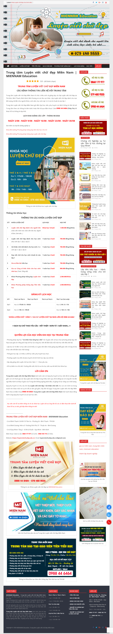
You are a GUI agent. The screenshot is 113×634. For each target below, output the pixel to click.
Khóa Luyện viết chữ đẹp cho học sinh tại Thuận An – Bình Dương (98, 166)
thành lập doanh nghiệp (88, 454)
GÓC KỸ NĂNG (85, 138)
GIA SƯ (35, 317)
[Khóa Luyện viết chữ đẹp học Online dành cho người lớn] (85, 281)
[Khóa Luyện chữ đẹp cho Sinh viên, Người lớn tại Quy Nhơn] (85, 312)
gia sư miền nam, (86, 446)
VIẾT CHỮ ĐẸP (46, 86)
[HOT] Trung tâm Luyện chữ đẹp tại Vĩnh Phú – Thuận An (98, 334)
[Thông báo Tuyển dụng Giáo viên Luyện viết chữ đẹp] (85, 203)
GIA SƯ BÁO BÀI (47, 66)
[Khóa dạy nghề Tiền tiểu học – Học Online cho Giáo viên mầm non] (85, 301)
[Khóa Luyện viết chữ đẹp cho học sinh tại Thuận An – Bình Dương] (85, 163)
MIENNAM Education (55, 487)
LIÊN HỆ (98, 66)
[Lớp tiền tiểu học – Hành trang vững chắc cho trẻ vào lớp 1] (93, 250)
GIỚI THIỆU (14, 66)
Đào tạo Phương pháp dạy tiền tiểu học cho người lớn (98, 235)
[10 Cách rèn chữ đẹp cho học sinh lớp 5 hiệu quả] (85, 213)
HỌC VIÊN (89, 66)
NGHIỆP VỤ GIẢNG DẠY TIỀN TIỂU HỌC (76, 608)
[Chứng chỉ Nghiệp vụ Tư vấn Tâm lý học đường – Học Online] (85, 153)
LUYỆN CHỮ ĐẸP (25, 66)
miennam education (91, 449)
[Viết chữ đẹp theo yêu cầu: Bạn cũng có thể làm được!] (85, 223)
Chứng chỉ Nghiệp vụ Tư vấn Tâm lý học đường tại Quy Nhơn (93, 143)
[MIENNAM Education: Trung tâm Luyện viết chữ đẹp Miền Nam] (8, 66)
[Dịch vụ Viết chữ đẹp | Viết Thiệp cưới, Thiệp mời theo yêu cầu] (85, 291)
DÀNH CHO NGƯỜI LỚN (77, 604)
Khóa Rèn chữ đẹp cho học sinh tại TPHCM (98, 195)
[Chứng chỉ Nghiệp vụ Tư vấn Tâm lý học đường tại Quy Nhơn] (93, 122)
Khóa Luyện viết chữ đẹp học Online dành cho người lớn (98, 283)
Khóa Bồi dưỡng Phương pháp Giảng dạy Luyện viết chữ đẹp (26, 134)
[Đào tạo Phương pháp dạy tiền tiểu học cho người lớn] (85, 233)
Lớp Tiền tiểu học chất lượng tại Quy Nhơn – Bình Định (98, 176)
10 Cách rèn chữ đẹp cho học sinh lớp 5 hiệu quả (98, 215)
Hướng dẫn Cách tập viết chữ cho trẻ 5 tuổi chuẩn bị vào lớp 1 (98, 186)
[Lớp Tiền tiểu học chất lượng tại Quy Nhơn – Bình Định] (85, 174)
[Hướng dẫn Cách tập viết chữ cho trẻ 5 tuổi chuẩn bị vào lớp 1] (85, 184)
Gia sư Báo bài (16, 263)
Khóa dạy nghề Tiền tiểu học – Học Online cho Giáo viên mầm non (98, 304)
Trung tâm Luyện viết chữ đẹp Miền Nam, (33, 595)
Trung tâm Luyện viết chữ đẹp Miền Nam (19, 611)
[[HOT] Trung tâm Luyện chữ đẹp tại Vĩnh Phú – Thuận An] (85, 332)
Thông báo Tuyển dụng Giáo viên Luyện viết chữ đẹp (98, 205)
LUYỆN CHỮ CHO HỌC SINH (88, 266)
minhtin (96, 147)
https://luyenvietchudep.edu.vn (23, 438)
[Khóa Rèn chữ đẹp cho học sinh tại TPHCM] (85, 194)
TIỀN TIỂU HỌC (36, 66)
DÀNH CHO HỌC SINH (76, 601)
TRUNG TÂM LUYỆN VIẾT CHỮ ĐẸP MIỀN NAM (26, 416)
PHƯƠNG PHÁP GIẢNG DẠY (62, 66)
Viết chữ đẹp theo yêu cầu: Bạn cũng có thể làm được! (98, 225)
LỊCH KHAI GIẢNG (79, 66)
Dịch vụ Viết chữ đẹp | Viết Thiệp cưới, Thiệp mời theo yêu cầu (21, 2)
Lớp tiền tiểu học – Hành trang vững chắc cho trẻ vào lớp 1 (93, 271)
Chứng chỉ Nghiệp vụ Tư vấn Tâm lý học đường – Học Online (98, 155)
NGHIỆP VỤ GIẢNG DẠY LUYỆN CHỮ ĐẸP (76, 613)
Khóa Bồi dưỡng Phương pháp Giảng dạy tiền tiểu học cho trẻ (26, 130)
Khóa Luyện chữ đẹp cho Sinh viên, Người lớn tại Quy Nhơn (98, 315)
